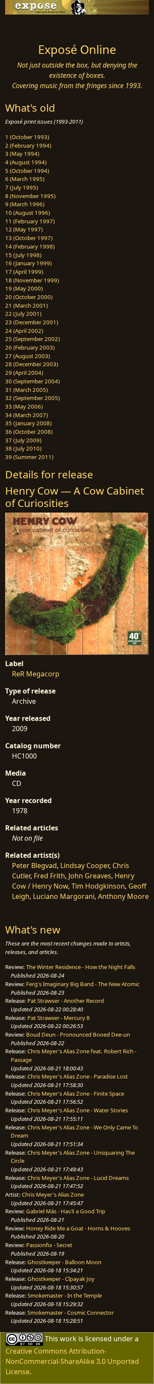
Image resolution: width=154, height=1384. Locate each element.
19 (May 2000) (24, 288)
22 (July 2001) (23, 313)
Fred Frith (49, 875)
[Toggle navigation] (27, 26)
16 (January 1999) (28, 263)
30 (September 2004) (32, 381)
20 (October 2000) (29, 297)
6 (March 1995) (24, 179)
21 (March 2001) (26, 305)
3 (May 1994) (22, 153)
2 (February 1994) (28, 145)
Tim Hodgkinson (98, 886)
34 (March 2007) (26, 415)
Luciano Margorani (64, 896)
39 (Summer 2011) (29, 457)
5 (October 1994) (27, 171)
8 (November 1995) (30, 196)
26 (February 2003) (30, 347)
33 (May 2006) (24, 406)
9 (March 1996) (24, 204)
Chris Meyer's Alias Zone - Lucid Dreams (78, 1178)
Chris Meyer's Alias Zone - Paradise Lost (77, 1076)
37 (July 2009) (23, 440)
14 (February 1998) (30, 246)
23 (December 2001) (31, 322)
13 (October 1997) (29, 238)
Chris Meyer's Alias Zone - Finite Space (75, 1093)
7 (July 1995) (21, 187)
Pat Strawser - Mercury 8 (58, 1018)
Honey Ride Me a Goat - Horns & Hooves (78, 1228)
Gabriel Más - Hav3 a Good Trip (65, 1211)
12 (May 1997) (24, 229)
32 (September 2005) (32, 398)
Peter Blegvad (34, 865)
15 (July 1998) (23, 255)
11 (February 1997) (30, 221)
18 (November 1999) (32, 280)
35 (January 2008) (28, 423)
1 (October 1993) (27, 137)
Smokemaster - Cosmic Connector (70, 1312)
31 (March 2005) (26, 390)
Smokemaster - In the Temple (64, 1295)
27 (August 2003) (27, 356)
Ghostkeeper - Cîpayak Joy (61, 1279)
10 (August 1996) (27, 212)
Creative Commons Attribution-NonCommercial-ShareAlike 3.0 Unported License (72, 1361)
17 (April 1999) (24, 272)
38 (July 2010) (23, 448)
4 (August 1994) (26, 162)
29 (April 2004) (24, 372)
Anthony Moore (123, 896)
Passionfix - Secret (49, 1245)
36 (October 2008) (29, 432)
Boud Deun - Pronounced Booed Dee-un (78, 1034)
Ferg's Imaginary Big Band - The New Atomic (82, 984)
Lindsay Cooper (84, 865)
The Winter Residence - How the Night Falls (80, 967)
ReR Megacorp (35, 674)
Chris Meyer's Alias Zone (53, 1194)
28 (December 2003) (31, 364)
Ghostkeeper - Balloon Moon (64, 1262)
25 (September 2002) (32, 339)
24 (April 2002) (24, 331)
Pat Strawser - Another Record (65, 1001)
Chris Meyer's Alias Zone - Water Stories (77, 1110)
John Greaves (89, 875)
